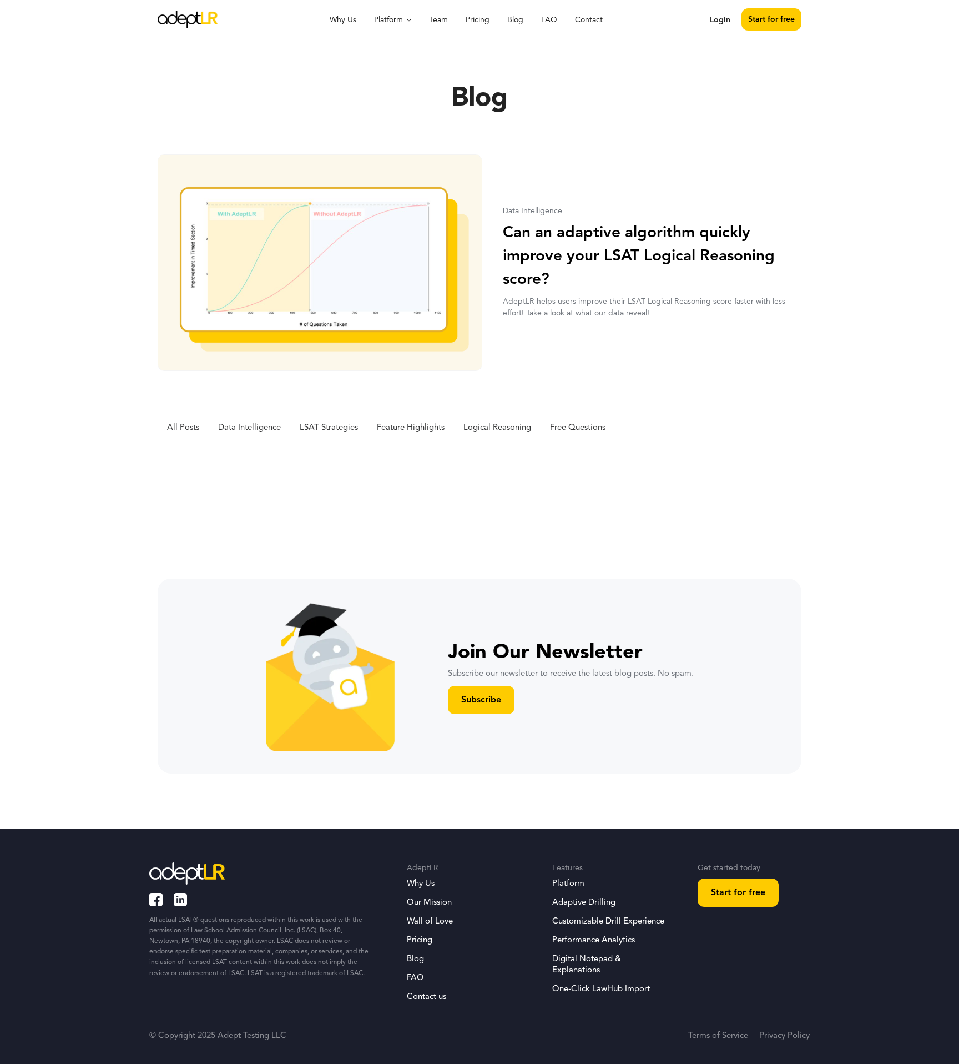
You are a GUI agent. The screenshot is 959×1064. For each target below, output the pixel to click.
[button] (392, 19)
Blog (515, 20)
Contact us (426, 997)
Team (439, 20)
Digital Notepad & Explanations (586, 965)
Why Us (343, 20)
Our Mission (429, 903)
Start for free (771, 19)
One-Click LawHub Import (601, 989)
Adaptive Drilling (583, 903)
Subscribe (481, 700)
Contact (589, 20)
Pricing (477, 20)
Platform (568, 884)
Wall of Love (430, 921)
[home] (188, 19)
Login (720, 20)
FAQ (549, 20)
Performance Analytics (593, 940)
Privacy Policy (784, 1036)
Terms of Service (718, 1036)
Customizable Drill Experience (608, 921)
